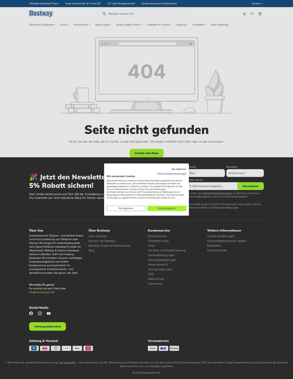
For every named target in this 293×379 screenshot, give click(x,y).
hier (173, 197)
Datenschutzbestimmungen (171, 173)
